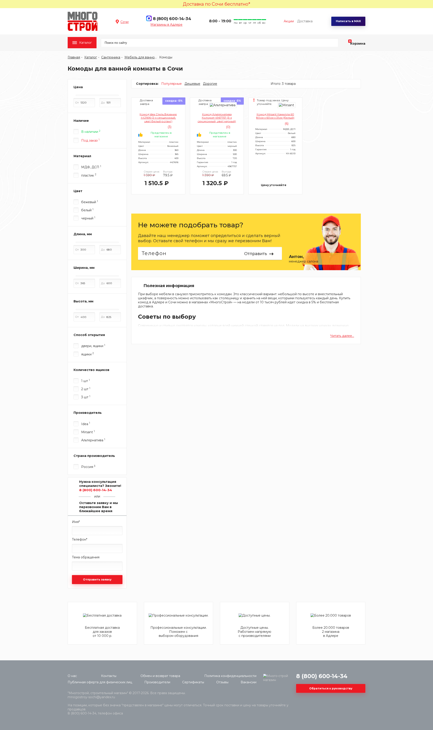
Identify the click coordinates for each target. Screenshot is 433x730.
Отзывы (222, 682)
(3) (169, 127)
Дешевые (192, 84)
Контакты (108, 676)
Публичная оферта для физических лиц (100, 682)
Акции (289, 21)
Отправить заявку (97, 579)
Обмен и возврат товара (160, 676)
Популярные (171, 84)
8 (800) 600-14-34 (172, 18)
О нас (72, 676)
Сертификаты (193, 682)
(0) (227, 127)
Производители (157, 682)
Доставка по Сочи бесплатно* (216, 4)
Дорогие (210, 84)
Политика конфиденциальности (230, 676)
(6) (286, 124)
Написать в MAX (348, 21)
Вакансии (248, 682)
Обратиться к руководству (330, 688)
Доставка (305, 21)
